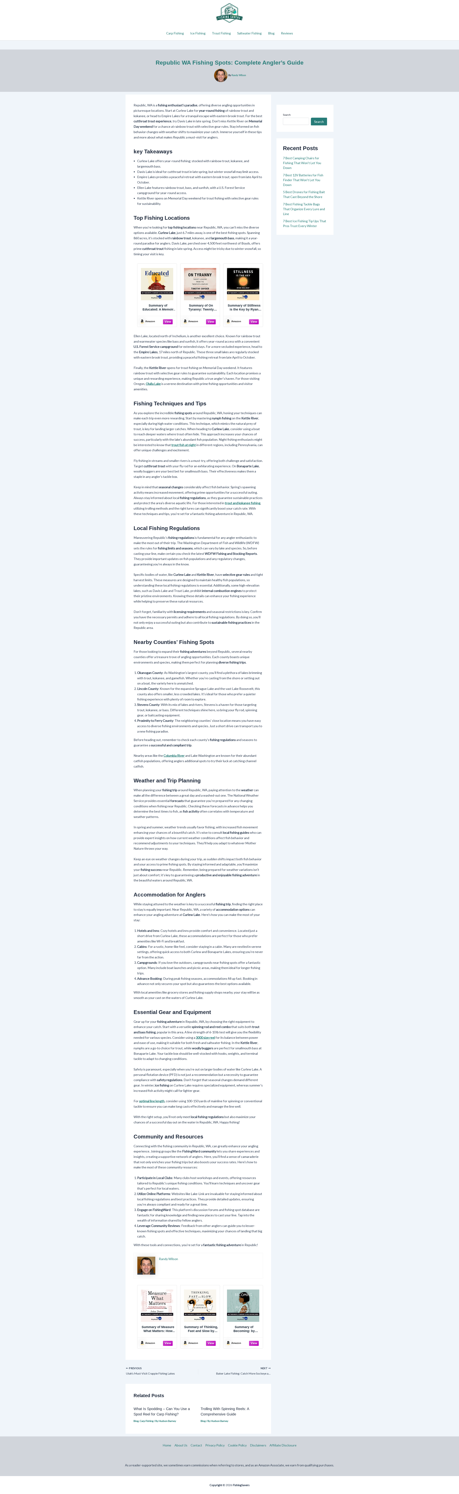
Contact (196, 1445)
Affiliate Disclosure (283, 1445)
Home (167, 1445)
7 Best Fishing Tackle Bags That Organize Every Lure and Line (304, 209)
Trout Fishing (221, 33)
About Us (180, 1445)
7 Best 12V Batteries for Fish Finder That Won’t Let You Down (303, 180)
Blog (271, 33)
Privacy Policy (215, 1445)
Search (287, 114)
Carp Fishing (175, 33)
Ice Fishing (197, 33)
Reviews (287, 33)
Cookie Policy (237, 1445)
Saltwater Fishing (249, 33)
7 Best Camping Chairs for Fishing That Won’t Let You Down (302, 163)
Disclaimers (258, 1445)
